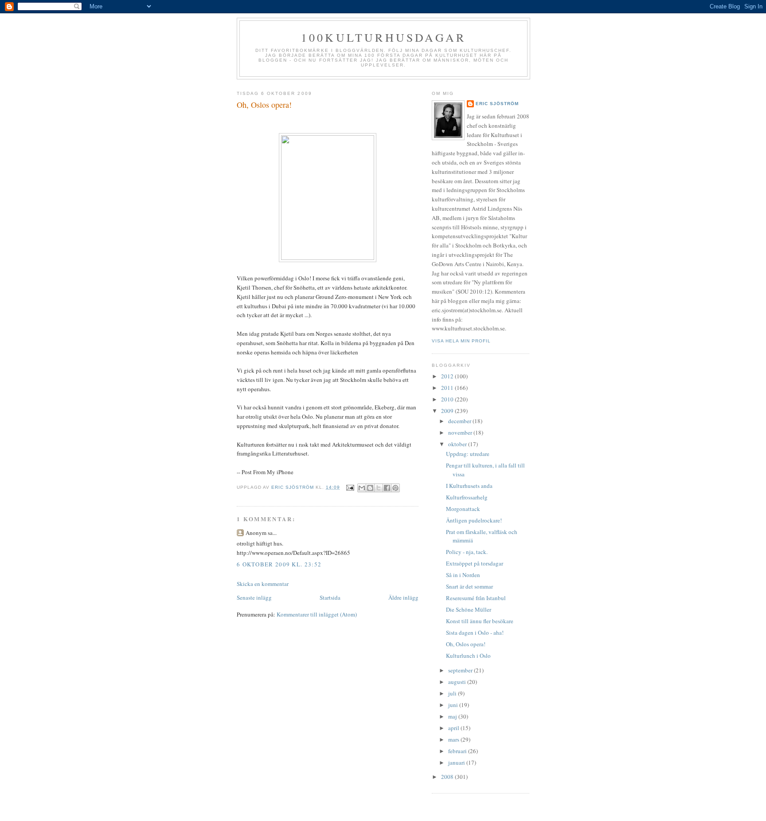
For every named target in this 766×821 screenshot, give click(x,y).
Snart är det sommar (469, 586)
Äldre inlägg (403, 597)
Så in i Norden (463, 575)
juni (453, 705)
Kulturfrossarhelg (467, 497)
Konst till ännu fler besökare (479, 621)
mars (454, 739)
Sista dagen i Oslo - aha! (475, 632)
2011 (448, 388)
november (460, 432)
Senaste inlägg (254, 597)
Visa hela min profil (461, 340)
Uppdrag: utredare (467, 454)
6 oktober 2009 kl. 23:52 (279, 564)
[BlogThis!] (370, 487)
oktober (458, 444)
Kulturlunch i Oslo (468, 656)
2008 (448, 777)
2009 (448, 411)
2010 (448, 399)
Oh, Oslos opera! (465, 644)
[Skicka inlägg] (350, 487)
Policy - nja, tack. (467, 552)
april (454, 728)
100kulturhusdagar (383, 37)
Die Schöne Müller (468, 609)
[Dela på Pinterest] (395, 487)
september (461, 670)
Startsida (330, 597)
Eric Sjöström (497, 103)
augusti (457, 682)
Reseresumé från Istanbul (476, 598)
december (460, 421)
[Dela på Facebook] (387, 487)
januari (457, 762)
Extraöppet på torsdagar (474, 563)
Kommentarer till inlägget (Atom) (317, 614)
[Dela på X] (378, 487)
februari (458, 751)
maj (453, 716)
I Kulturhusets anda (469, 486)
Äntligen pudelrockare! (474, 520)
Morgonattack (463, 509)
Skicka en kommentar (263, 584)
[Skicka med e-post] (361, 487)
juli (453, 693)
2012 (448, 376)
